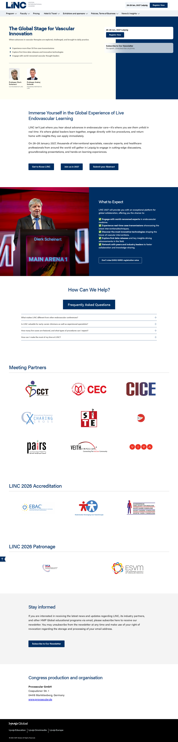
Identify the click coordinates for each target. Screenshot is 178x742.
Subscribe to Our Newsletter (46, 643)
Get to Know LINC (41, 166)
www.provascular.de (40, 699)
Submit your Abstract (104, 166)
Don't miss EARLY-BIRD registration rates (120, 260)
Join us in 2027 (71, 166)
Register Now (159, 5)
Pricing (36, 13)
